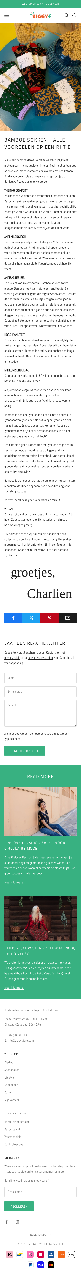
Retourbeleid (12, 1129)
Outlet (8, 1092)
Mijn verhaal (11, 1100)
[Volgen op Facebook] (6, 1222)
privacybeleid (12, 657)
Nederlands (38, 1235)
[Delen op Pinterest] (50, 618)
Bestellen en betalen (17, 1122)
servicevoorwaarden (40, 657)
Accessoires (11, 1070)
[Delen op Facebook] (13, 618)
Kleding (8, 1062)
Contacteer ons (13, 1144)
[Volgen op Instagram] (18, 1222)
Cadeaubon (11, 1085)
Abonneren (19, 1206)
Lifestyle (9, 1077)
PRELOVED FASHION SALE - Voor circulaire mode (34, 845)
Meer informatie (14, 882)
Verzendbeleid (12, 1137)
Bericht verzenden (25, 751)
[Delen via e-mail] (68, 618)
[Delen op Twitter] (31, 618)
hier (16, 555)
